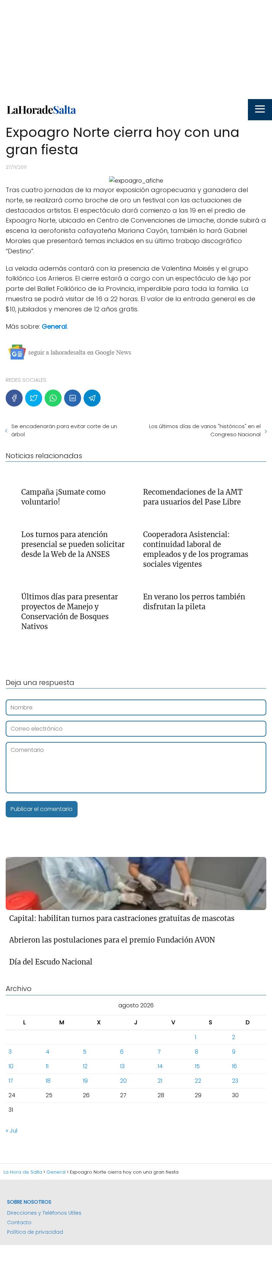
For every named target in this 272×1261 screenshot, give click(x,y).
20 (123, 1081)
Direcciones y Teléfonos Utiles (44, 1212)
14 (160, 1066)
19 (85, 1081)
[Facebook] (14, 398)
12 (85, 1066)
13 (122, 1066)
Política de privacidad (35, 1232)
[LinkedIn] (72, 398)
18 (48, 1081)
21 (160, 1081)
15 (197, 1066)
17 (10, 1081)
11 (47, 1066)
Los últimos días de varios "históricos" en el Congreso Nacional (205, 430)
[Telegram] (92, 398)
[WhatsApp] (53, 398)
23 (235, 1081)
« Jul (11, 1131)
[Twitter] (33, 398)
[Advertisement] (136, 49)
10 (10, 1066)
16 (234, 1066)
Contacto (19, 1222)
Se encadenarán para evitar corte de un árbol (64, 430)
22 (198, 1081)
